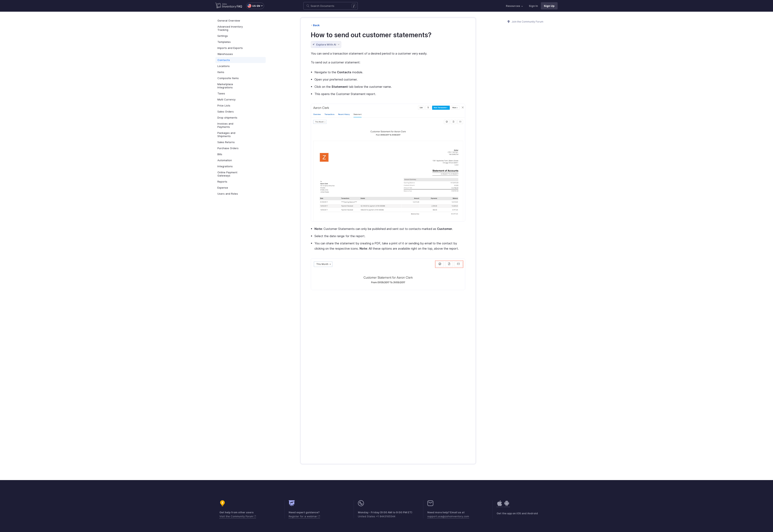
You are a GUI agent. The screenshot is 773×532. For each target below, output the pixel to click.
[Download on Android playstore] (500, 505)
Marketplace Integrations (225, 86)
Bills (219, 154)
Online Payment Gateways (227, 174)
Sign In (533, 5)
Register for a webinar (303, 516)
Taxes (221, 93)
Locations (223, 66)
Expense (222, 187)
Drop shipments (227, 117)
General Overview (228, 20)
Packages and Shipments (226, 134)
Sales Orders (225, 111)
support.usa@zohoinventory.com (448, 516)
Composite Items (228, 78)
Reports (222, 181)
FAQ (239, 6)
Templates (224, 41)
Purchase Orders (228, 148)
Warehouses (225, 54)
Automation (224, 160)
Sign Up (549, 5)
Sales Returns (226, 142)
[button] (253, 6)
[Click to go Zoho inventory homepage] (225, 6)
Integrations (225, 166)
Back (316, 25)
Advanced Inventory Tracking (230, 28)
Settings (222, 35)
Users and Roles (227, 193)
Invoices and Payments (225, 125)
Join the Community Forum (527, 21)
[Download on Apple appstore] (507, 505)
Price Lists (223, 105)
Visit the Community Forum (236, 516)
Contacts (223, 60)
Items (220, 72)
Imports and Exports (230, 48)
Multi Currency (226, 99)
